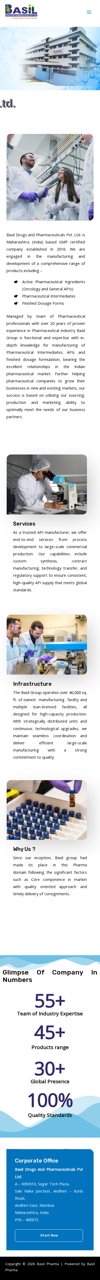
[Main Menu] (89, 12)
